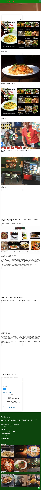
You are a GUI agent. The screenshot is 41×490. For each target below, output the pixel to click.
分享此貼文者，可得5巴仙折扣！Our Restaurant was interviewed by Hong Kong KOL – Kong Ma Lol (13, 400)
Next (22, 381)
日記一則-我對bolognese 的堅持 (12, 395)
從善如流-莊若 (9, 397)
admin (3, 51)
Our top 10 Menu (10, 394)
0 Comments (9, 221)
